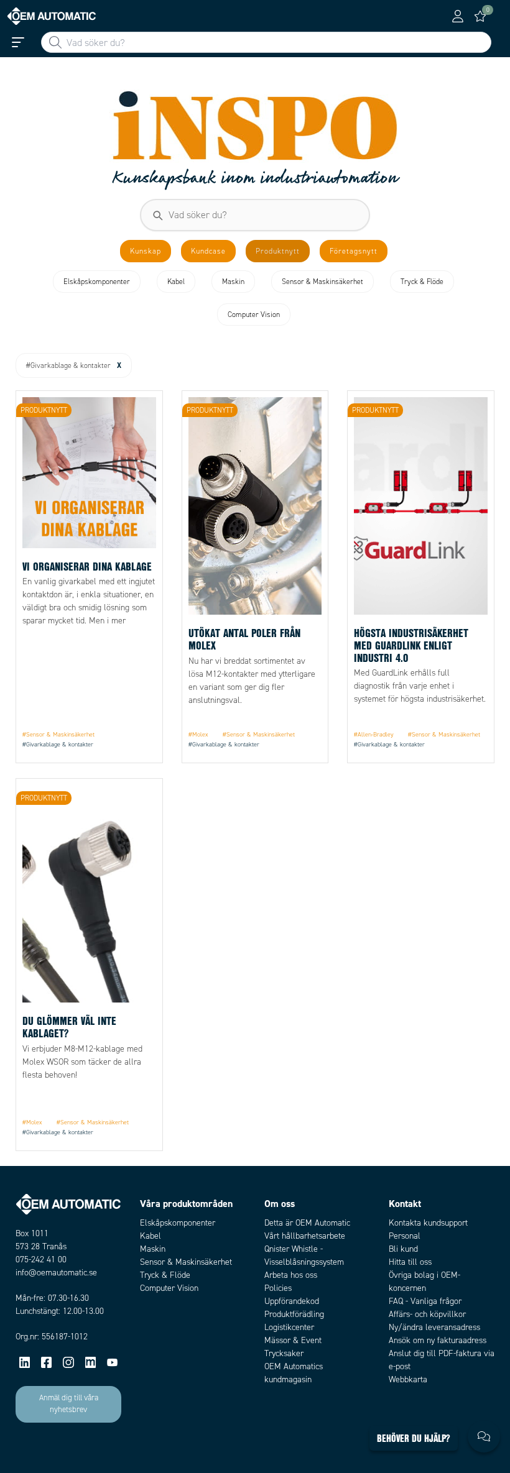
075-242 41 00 (41, 1259)
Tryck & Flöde (165, 1275)
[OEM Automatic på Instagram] (68, 1362)
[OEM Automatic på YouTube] (112, 1362)
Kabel (150, 1236)
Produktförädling (294, 1314)
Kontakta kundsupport (428, 1223)
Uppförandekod (291, 1301)
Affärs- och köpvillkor (427, 1314)
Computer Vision (169, 1288)
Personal (404, 1236)
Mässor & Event (293, 1340)
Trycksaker (284, 1353)
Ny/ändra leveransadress (434, 1327)
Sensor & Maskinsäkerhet (186, 1262)
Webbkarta (408, 1379)
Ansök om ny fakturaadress (437, 1340)
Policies (278, 1288)
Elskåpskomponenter (177, 1223)
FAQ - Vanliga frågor (425, 1301)
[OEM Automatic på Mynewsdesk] (90, 1362)
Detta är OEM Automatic (307, 1223)
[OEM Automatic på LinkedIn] (25, 1362)
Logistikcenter (289, 1327)
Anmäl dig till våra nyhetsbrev (68, 1404)
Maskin (152, 1249)
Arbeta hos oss (290, 1275)
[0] (480, 16)
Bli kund (403, 1249)
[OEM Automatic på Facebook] (46, 1362)
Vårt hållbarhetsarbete (304, 1236)
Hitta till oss (410, 1262)
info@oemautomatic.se (56, 1272)
